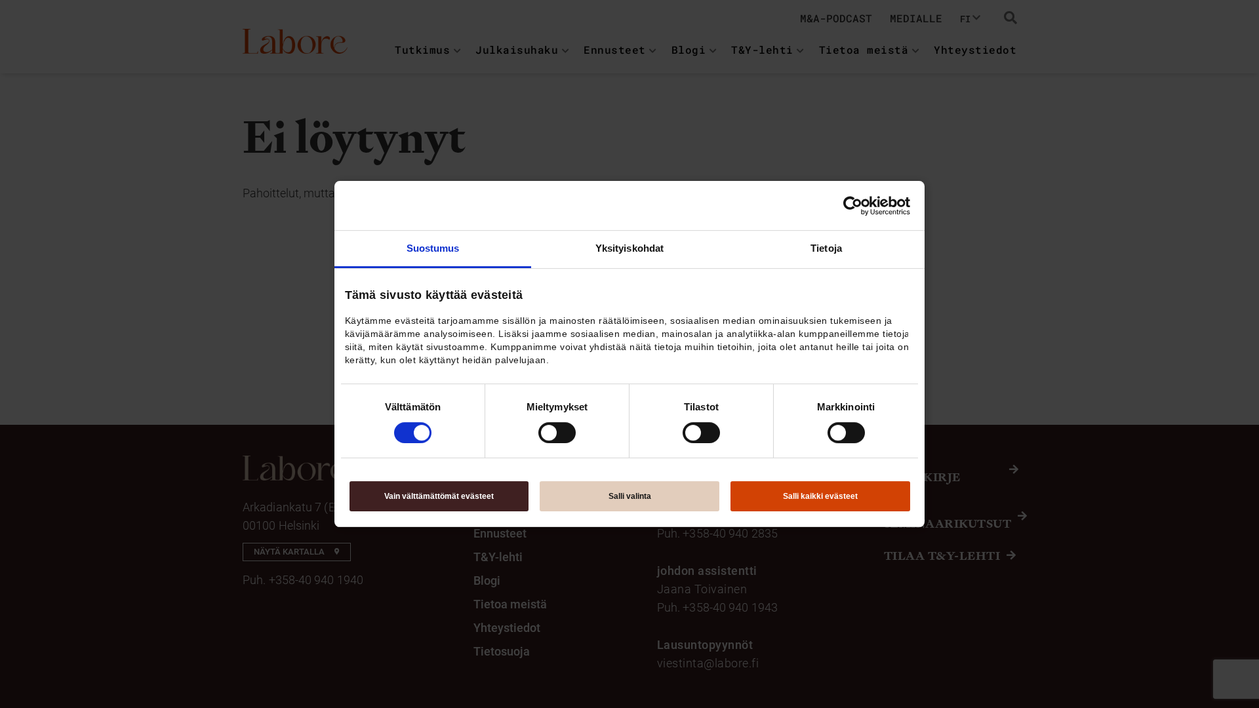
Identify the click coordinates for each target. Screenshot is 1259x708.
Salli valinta (630, 496)
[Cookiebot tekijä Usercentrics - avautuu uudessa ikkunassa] (852, 206)
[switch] (557, 432)
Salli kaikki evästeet (820, 496)
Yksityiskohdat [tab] (629, 248)
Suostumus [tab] (433, 248)
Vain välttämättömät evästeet (439, 496)
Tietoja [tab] (826, 248)
